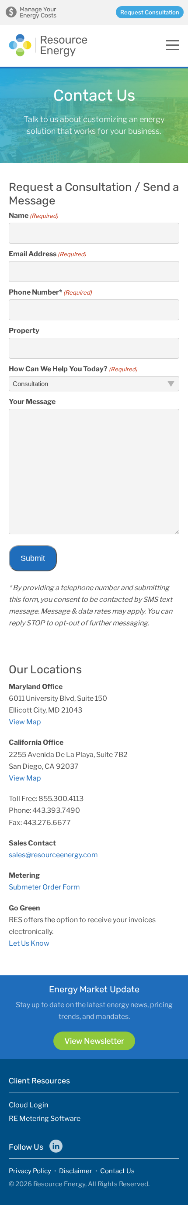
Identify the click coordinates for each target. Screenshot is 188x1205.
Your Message (32, 401)
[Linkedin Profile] (56, 1146)
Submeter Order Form (44, 887)
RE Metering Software (44, 1118)
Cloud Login (28, 1105)
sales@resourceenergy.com (53, 855)
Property (24, 330)
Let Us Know (29, 943)
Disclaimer (75, 1171)
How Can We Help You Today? (73, 369)
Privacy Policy (30, 1171)
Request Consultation (149, 12)
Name (33, 215)
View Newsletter (94, 1040)
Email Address (47, 254)
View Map (25, 722)
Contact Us (117, 1171)
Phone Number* (50, 292)
